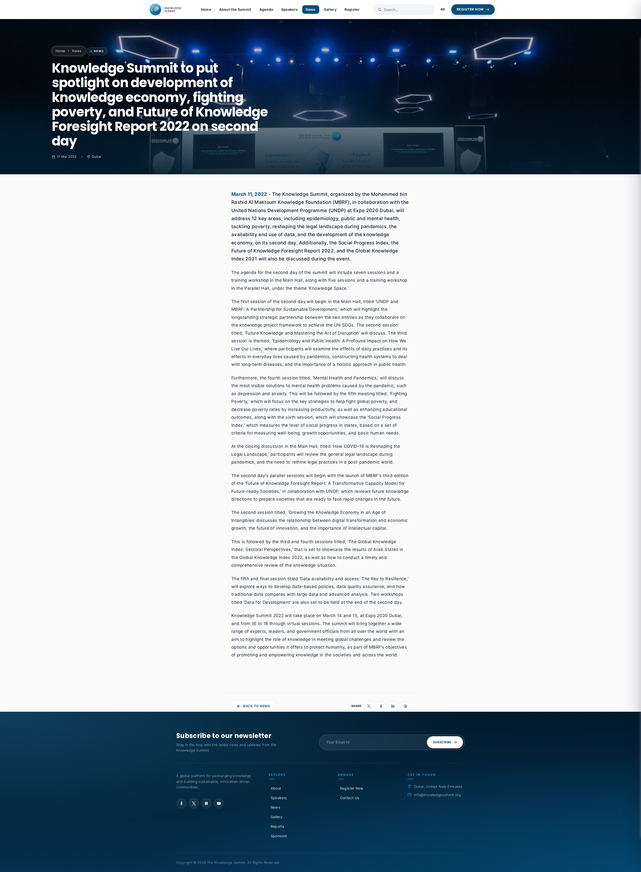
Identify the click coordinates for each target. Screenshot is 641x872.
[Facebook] (381, 706)
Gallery (330, 9)
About (276, 788)
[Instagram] (206, 803)
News (310, 9)
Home (206, 9)
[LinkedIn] (393, 706)
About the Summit (235, 9)
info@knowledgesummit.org (437, 795)
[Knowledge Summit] (166, 9)
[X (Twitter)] (369, 706)
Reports (277, 826)
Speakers (289, 9)
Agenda (266, 9)
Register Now (351, 788)
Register (352, 9)
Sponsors (279, 836)
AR (442, 9)
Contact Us (349, 798)
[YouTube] (219, 803)
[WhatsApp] (405, 706)
